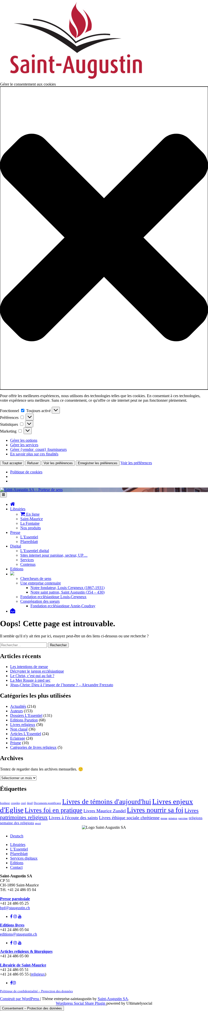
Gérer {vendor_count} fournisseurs (38, 449)
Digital (15, 546)
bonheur (5, 803)
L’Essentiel (29, 537)
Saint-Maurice (31, 519)
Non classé (19, 729)
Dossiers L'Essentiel (26, 715)
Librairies (17, 509)
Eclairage (17, 738)
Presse (15, 532)
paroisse (183, 818)
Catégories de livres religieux (33, 747)
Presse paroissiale (15, 899)
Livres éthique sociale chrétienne (129, 817)
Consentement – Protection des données (32, 1008)
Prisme (15, 743)
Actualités (18, 706)
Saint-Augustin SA (113, 999)
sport (38, 823)
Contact (16, 867)
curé (23, 803)
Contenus (28, 564)
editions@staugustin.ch (18, 934)
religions (195, 818)
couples (15, 803)
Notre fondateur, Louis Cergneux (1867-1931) (67, 587)
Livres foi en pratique (53, 810)
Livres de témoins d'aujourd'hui (106, 801)
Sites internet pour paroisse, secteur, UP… (54, 555)
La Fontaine (30, 523)
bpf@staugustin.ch (15, 908)
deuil (30, 803)
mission (172, 818)
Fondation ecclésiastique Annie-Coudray (62, 606)
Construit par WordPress (20, 999)
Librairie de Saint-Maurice (23, 965)
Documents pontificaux (47, 803)
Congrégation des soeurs (40, 601)
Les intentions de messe (29, 666)
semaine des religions (17, 823)
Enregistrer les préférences (97, 463)
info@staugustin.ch (15, 894)
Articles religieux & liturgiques (26, 951)
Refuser (33, 463)
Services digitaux (24, 858)
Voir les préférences (58, 463)
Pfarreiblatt (29, 541)
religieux (38, 974)
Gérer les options (23, 440)
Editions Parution (24, 720)
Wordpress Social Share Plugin (81, 1003)
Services (27, 560)
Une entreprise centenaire (40, 583)
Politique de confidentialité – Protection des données (36, 991)
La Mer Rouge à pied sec (30, 680)
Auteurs (16, 711)
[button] (104, 238)
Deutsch (16, 836)
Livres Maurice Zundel (104, 810)
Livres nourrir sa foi (155, 810)
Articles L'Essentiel (25, 734)
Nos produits (30, 528)
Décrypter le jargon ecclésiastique (37, 671)
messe (164, 818)
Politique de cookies (26, 472)
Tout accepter (12, 463)
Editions (16, 569)
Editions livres (12, 925)
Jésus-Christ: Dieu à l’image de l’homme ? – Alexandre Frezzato (61, 685)
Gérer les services (24, 445)
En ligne (32, 514)
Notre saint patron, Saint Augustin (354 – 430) (67, 592)
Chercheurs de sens (35, 578)
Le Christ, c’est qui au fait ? (32, 676)
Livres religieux (22, 724)
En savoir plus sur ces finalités (34, 454)
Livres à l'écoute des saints (73, 817)
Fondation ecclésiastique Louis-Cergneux (53, 597)
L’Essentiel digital (34, 551)
